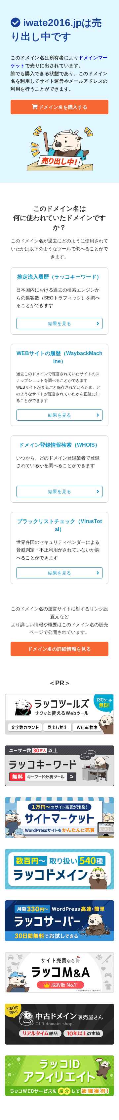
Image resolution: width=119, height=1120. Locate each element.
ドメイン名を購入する (63, 107)
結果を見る (59, 323)
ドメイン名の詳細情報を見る (59, 649)
